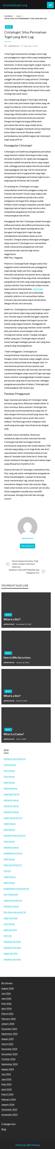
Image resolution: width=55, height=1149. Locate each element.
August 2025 (7, 1038)
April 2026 (6, 1008)
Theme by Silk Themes (27, 1144)
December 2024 (9, 1048)
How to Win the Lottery (17, 657)
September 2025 (9, 1033)
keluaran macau (11, 906)
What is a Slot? (12, 619)
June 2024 (6, 1079)
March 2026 (7, 1013)
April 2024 (6, 1089)
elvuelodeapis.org (15, 5)
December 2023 (9, 1109)
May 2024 (6, 1084)
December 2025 (9, 1028)
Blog (19, 16)
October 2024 (8, 1059)
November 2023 (9, 1114)
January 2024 (7, 1104)
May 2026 (6, 1003)
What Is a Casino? (14, 734)
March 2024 (7, 1094)
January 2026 (7, 1023)
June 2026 (6, 998)
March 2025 (7, 1044)
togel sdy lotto (11, 953)
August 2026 (7, 988)
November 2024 (9, 1054)
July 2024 (6, 1074)
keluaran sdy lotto (12, 959)
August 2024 (7, 1069)
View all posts (27, 546)
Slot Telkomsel (11, 894)
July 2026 (6, 993)
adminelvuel (14, 46)
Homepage (8, 16)
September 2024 (9, 1064)
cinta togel (38, 289)
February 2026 (8, 1018)
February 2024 (8, 1099)
